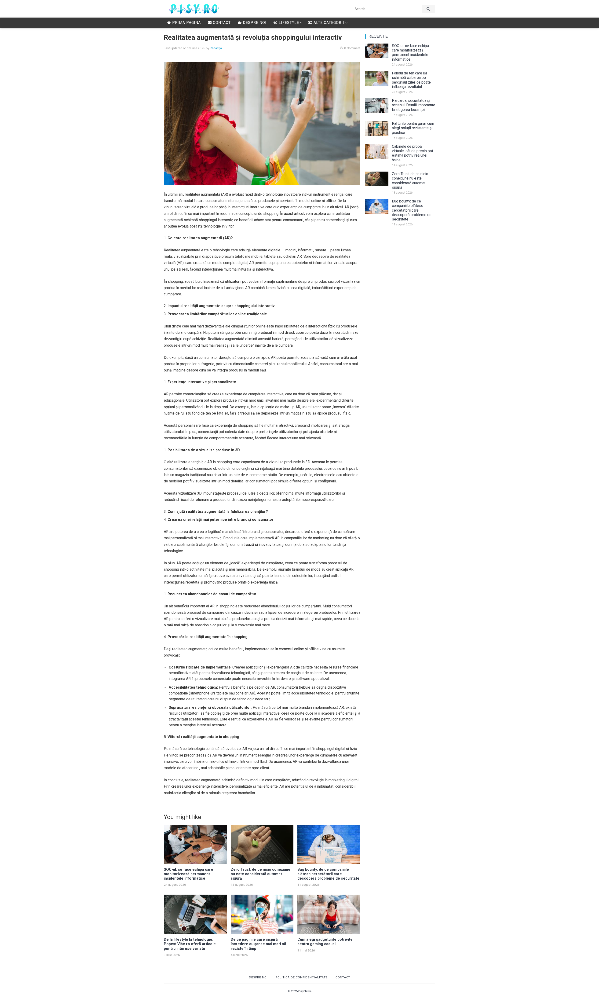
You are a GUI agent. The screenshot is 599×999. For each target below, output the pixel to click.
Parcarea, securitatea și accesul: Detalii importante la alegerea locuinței (413, 105)
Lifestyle (288, 22)
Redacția (216, 48)
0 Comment (352, 48)
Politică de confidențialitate (302, 977)
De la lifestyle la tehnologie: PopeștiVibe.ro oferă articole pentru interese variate (190, 944)
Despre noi (254, 22)
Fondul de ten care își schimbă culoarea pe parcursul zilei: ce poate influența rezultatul (411, 80)
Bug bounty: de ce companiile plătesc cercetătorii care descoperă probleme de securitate (328, 874)
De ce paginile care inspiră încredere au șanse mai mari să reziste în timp (258, 944)
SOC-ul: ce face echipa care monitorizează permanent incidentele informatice (188, 874)
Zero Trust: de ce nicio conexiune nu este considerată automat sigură (260, 874)
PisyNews (304, 991)
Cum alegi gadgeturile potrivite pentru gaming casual (325, 941)
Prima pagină (186, 22)
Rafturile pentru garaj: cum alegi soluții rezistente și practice (413, 128)
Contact (221, 22)
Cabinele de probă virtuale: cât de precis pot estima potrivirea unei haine (412, 153)
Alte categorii (328, 22)
